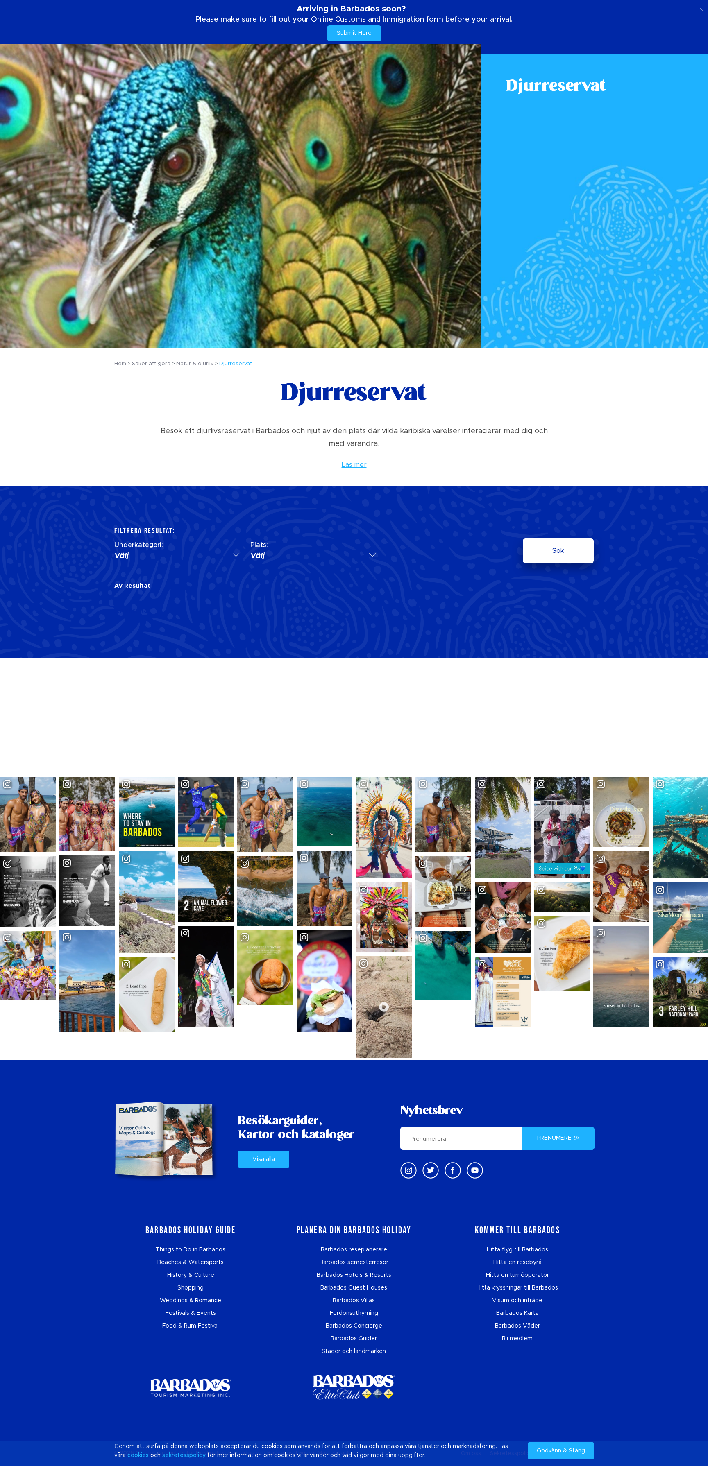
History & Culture (190, 1275)
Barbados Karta (517, 1313)
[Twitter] (430, 1170)
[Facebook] (453, 1170)
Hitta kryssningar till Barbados (517, 1288)
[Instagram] (408, 1170)
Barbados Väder (517, 1326)
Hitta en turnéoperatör (517, 1275)
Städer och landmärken (354, 1351)
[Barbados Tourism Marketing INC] (190, 1387)
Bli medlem (517, 1339)
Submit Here (354, 33)
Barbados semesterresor (354, 1262)
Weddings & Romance (190, 1300)
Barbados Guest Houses (353, 1288)
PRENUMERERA (558, 1138)
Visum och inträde (517, 1300)
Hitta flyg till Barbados (517, 1250)
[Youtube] (475, 1170)
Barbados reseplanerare (354, 1250)
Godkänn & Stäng (561, 1451)
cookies (138, 1455)
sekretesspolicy (184, 1455)
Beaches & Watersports (190, 1262)
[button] (176, 556)
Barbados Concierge (354, 1326)
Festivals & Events (191, 1313)
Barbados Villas (354, 1300)
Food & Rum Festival (190, 1326)
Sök (558, 550)
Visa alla (263, 1159)
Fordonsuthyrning (354, 1313)
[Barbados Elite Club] (354, 1387)
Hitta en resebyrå (517, 1262)
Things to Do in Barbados (190, 1250)
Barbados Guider (354, 1339)
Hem (120, 363)
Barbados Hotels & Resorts (354, 1275)
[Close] (702, 8)
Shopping (190, 1288)
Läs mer (354, 465)
